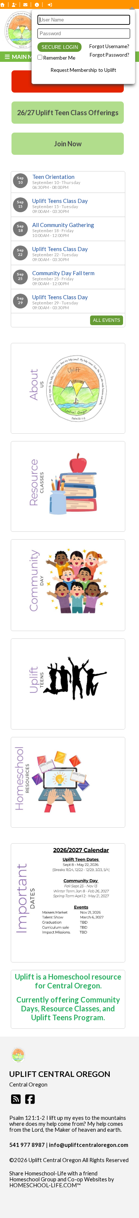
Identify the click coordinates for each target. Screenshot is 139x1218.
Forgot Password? (109, 55)
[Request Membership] (14, 4)
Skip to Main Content (40, 1166)
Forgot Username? (109, 46)
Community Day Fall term (63, 273)
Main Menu (27, 56)
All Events (106, 320)
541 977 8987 (27, 1145)
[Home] (2, 4)
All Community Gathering (63, 224)
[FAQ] (36, 4)
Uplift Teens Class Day (60, 200)
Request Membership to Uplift (83, 70)
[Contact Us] (25, 4)
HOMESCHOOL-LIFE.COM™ (45, 1185)
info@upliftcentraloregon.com (88, 1145)
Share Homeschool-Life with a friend (53, 1173)
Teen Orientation (53, 176)
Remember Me (59, 58)
